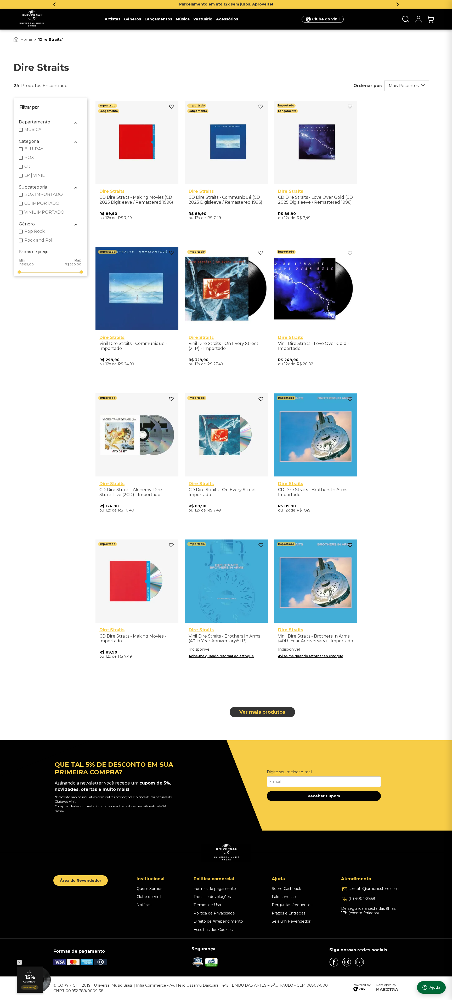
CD (27, 166)
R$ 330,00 (73, 264)
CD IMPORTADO (41, 203)
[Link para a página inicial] (23, 39)
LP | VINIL (34, 175)
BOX (29, 157)
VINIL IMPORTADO (44, 212)
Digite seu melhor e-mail (289, 772)
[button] (406, 19)
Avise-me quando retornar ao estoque (221, 656)
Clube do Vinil (326, 19)
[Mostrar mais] (262, 712)
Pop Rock (34, 231)
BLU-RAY (33, 149)
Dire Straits (50, 39)
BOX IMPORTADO (43, 194)
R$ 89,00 (26, 264)
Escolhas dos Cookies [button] (213, 929)
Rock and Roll (39, 240)
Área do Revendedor (80, 880)
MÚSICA (32, 129)
